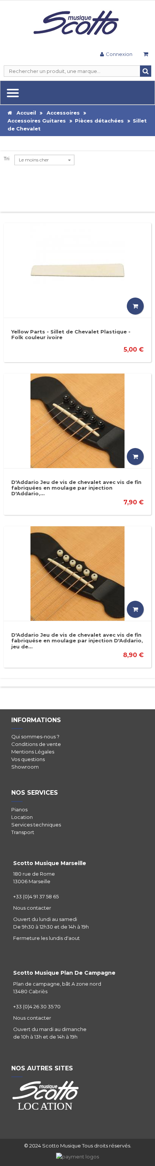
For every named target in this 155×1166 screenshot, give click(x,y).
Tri (6, 158)
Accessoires (63, 113)
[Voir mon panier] (145, 55)
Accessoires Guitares (37, 121)
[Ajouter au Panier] (135, 306)
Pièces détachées (99, 121)
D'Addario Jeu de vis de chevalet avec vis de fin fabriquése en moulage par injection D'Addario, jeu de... (77, 641)
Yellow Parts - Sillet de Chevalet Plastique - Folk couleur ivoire (71, 334)
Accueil (24, 113)
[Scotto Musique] (77, 23)
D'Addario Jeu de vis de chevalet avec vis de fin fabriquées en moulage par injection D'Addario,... (76, 488)
